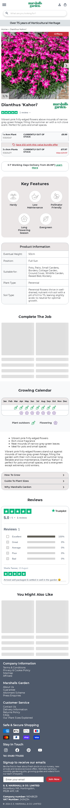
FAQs (6, 715)
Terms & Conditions (14, 667)
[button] (4, 5)
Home (4, 29)
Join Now (54, 779)
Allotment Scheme (14, 692)
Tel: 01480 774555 (13, 755)
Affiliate (7, 675)
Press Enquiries (12, 695)
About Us (8, 687)
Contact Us (9, 706)
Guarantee (9, 689)
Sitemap (8, 673)
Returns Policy (11, 712)
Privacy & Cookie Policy (16, 670)
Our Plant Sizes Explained (18, 717)
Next (66, 65)
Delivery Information (15, 709)
